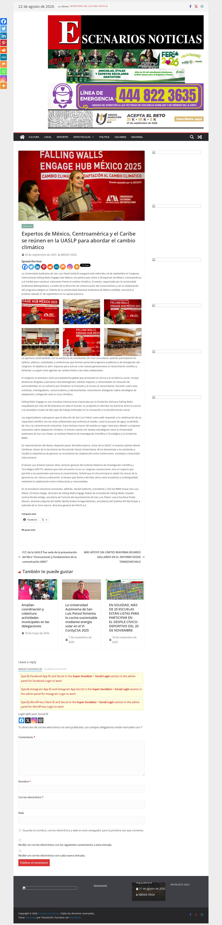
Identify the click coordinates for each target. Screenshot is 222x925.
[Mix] (63, 267)
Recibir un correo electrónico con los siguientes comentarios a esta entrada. (65, 845)
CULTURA (34, 136)
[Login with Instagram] (34, 720)
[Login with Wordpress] (40, 720)
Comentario (26, 737)
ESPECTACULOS (82, 136)
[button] (92, 137)
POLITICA (104, 136)
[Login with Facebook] (21, 720)
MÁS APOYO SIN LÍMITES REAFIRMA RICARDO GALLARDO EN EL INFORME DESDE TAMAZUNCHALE (112, 556)
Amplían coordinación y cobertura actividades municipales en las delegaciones (35, 615)
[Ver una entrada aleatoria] (200, 137)
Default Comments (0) (30, 668)
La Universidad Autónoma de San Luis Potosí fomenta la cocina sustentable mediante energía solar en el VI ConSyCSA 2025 (81, 617)
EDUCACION (27, 226)
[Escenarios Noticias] (22, 137)
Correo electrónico (31, 797)
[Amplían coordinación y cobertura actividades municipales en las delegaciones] (37, 581)
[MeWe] (56, 267)
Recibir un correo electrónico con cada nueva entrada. (51, 855)
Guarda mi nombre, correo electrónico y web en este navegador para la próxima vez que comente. (83, 830)
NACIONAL (137, 136)
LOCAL (48, 136)
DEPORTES (62, 136)
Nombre (24, 781)
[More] (77, 267)
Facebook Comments (55, 668)
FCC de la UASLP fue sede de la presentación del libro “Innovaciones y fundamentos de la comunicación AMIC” (49, 556)
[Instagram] (70, 267)
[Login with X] (28, 720)
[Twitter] (31, 267)
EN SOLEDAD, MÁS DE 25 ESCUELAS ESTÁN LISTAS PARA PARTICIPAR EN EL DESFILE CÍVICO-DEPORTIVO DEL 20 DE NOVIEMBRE (124, 617)
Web (21, 813)
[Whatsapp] (3, 71)
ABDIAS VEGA (68, 254)
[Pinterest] (44, 267)
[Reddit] (50, 267)
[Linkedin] (37, 267)
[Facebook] (25, 267)
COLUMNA (120, 136)
